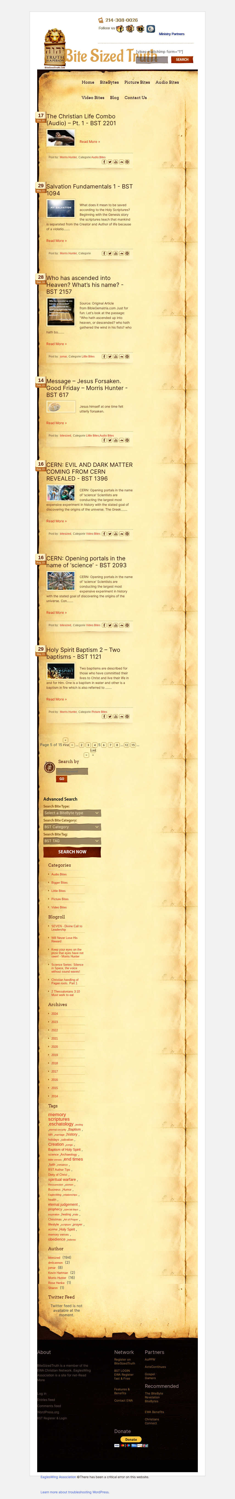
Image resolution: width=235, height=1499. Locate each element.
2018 (54, 1063)
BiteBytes (109, 82)
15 (133, 745)
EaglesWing (54, 1194)
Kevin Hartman (58, 1273)
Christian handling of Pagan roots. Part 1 (64, 981)
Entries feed (46, 1400)
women (69, 1184)
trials (75, 1214)
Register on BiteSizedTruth (124, 1361)
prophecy (55, 1209)
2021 (54, 1038)
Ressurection (55, 1184)
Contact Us (136, 97)
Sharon (53, 1288)
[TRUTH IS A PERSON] (55, 65)
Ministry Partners (171, 34)
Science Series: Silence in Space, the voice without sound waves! (67, 968)
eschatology (61, 1124)
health (52, 1199)
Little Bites (58, 891)
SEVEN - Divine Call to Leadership (66, 927)
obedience (56, 1239)
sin (50, 1134)
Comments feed (49, 1406)
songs (69, 1144)
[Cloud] (121, 162)
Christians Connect (152, 1421)
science (53, 1154)
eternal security (57, 1129)
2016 (54, 1079)
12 (126, 745)
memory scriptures (59, 1116)
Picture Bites (137, 82)
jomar (52, 1267)
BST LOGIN (122, 1370)
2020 (54, 1046)
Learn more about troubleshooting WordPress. (75, 1492)
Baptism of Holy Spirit (64, 1149)
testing (79, 1124)
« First (65, 740)
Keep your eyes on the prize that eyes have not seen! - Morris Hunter (67, 953)
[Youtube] (140, 28)
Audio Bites (167, 82)
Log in (41, 1393)
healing (66, 1214)
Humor (67, 1189)
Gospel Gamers (150, 1376)
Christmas (55, 1219)
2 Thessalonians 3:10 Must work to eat (65, 993)
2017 (54, 1071)
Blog (114, 97)
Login (63, 1418)
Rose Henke (56, 1283)
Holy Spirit (67, 1229)
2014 (54, 1096)
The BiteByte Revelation (154, 1395)
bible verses (55, 1159)
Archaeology (69, 1154)
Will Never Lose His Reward (64, 939)
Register (50, 1418)
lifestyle (53, 1224)
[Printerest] (127, 162)
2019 (54, 1055)
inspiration (53, 1214)
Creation (56, 1144)
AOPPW (52, 1229)
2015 (54, 1088)
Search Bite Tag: (55, 834)
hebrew (71, 1239)
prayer (77, 1224)
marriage (59, 1134)
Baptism (74, 1129)
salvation (67, 1139)
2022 (54, 1030)
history (72, 1134)
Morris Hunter (57, 1278)
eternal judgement (63, 1204)
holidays (53, 1139)
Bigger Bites (59, 882)
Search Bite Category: (60, 820)
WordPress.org (48, 1412)
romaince (62, 1164)
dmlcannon (55, 1262)
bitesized (54, 1257)
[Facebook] (104, 162)
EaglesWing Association (58, 1477)
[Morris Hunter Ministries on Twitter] (130, 28)
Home (88, 82)
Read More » (90, 141)
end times (73, 1159)
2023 (54, 1022)
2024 (54, 1013)
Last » (93, 750)
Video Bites (93, 97)
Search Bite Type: (56, 806)
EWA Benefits (154, 1412)
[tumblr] (150, 28)
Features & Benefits (122, 1391)
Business (54, 1189)
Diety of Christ (57, 1174)
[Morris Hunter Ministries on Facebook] (120, 28)
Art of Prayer (71, 1219)
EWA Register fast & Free (124, 1376)
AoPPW (150, 1359)
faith (52, 1164)
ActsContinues (155, 1367)
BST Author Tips (59, 1169)
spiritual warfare (62, 1179)
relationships (70, 1194)
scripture (66, 1224)
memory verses (58, 1234)
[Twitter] (110, 162)
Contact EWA (123, 1400)
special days (71, 1209)
